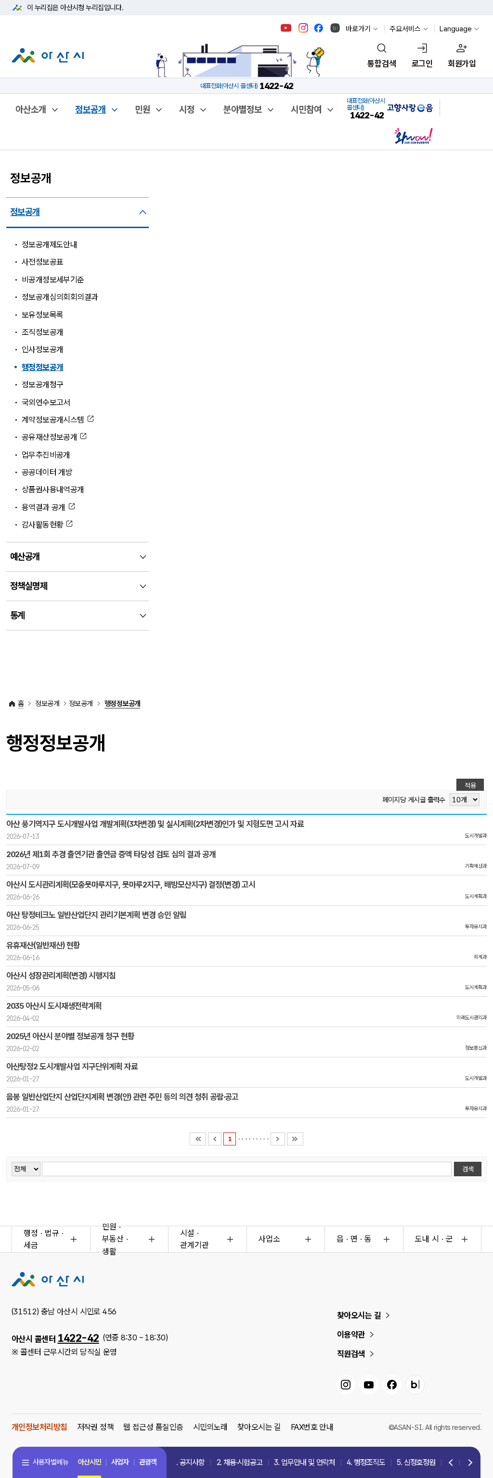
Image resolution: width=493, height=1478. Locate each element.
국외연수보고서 (46, 402)
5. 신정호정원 (416, 1462)
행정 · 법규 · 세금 (44, 1239)
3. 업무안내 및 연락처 (304, 1462)
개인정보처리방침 (39, 1427)
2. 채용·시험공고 (239, 1462)
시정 (187, 109)
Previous (451, 1463)
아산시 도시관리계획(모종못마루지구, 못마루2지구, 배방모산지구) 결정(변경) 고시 (130, 884)
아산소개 (30, 109)
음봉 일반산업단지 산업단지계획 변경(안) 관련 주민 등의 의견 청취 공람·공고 (122, 1097)
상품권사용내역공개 (53, 489)
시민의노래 (210, 1427)
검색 (468, 1169)
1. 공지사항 (188, 1462)
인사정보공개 (43, 349)
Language (456, 29)
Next (468, 1463)
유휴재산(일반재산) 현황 (43, 945)
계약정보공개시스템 (53, 419)
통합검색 (381, 63)
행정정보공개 (43, 367)
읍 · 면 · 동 (354, 1239)
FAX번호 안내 (312, 1427)
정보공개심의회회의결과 (60, 297)
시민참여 (306, 109)
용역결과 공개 (43, 507)
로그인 (422, 63)
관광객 (147, 1462)
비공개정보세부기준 (53, 279)
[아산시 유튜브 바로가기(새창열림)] (286, 28)
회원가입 (462, 63)
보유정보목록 (43, 315)
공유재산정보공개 (50, 437)
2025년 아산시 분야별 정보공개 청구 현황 (70, 1036)
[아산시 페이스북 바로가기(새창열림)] (319, 28)
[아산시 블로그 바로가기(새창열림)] (335, 28)
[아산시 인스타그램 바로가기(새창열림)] (304, 28)
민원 (142, 109)
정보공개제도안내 (50, 244)
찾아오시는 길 (359, 1315)
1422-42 (78, 1338)
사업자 (120, 1462)
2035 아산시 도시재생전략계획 (54, 1006)
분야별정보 (242, 109)
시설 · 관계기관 (194, 1239)
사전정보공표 (43, 262)
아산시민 (89, 1462)
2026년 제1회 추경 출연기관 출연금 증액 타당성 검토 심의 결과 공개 (111, 854)
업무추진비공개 (46, 455)
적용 (470, 785)
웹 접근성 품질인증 (153, 1427)
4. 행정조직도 (366, 1462)
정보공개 (90, 109)
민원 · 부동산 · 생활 (115, 1239)
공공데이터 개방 (47, 472)
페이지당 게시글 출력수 (413, 800)
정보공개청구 (43, 384)
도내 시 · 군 (434, 1239)
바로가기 (358, 29)
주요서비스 (405, 29)
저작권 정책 (95, 1427)
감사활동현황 (43, 524)
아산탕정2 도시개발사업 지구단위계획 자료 (72, 1066)
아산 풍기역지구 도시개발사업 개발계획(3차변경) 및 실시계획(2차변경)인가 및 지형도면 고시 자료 (155, 824)
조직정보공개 (43, 332)
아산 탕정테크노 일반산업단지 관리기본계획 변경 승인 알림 (96, 915)
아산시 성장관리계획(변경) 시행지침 (61, 975)
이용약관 (351, 1334)
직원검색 (351, 1354)
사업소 (269, 1239)
